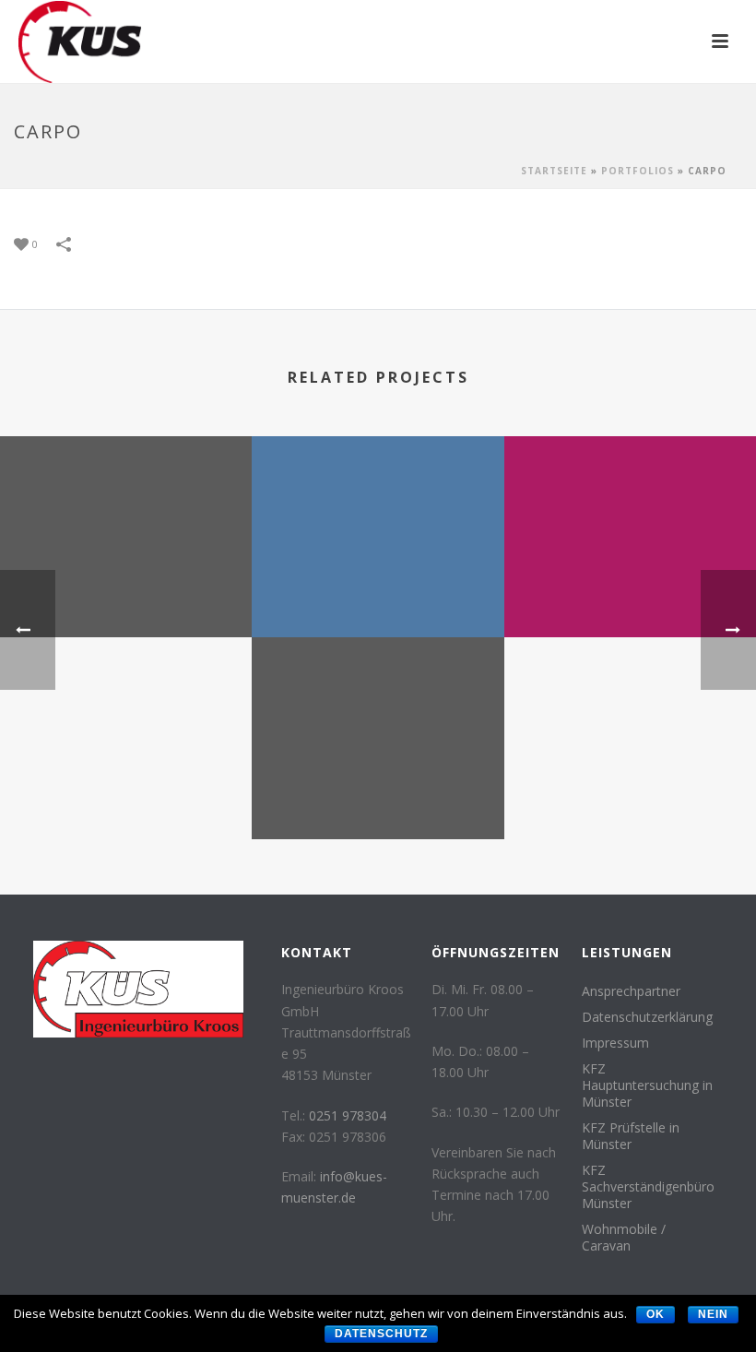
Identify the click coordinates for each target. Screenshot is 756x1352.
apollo (126, 589)
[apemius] (630, 508)
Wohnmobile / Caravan (624, 1237)
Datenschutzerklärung (647, 1017)
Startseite (554, 170)
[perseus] (377, 508)
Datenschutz (381, 1333)
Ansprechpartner (631, 991)
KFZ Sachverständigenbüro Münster (648, 1187)
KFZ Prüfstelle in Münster (630, 1136)
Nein (713, 1314)
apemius (629, 589)
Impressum (615, 1043)
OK (655, 1314)
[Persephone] (377, 710)
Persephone (378, 791)
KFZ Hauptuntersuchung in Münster (647, 1085)
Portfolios (637, 170)
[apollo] (126, 508)
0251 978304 (347, 1115)
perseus (378, 589)
